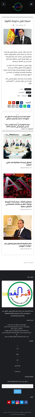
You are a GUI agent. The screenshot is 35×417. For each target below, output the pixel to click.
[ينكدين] (13, 402)
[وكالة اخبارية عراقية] (17, 7)
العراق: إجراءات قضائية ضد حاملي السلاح (16, 325)
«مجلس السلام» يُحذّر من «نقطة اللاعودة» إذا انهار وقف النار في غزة (16, 333)
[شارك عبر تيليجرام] (20, 106)
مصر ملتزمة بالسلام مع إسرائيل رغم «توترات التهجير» (17, 331)
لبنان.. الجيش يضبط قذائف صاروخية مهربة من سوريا (16, 336)
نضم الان (17, 391)
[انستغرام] (17, 402)
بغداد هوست (13, 414)
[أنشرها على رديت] (9, 102)
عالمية (19, 96)
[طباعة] (13, 106)
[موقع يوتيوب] (9, 402)
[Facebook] (26, 402)
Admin (21, 89)
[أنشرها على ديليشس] (28, 106)
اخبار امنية (27, 168)
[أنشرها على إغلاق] (17, 102)
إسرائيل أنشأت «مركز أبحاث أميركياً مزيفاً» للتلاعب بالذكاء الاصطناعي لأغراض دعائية (16, 328)
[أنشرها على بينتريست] (13, 102)
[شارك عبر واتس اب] (24, 106)
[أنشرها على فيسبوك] (21, 102)
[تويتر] (22, 402)
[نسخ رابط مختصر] (9, 106)
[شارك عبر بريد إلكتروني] (17, 106)
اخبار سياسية (24, 96)
